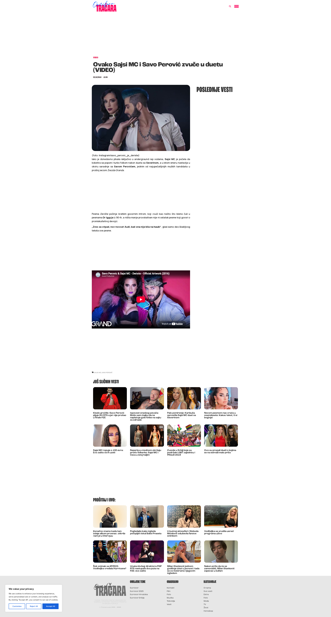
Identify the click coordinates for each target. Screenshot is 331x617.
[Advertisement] (165, 35)
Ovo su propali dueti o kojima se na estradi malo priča (220, 451)
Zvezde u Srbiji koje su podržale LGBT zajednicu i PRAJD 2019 (181, 452)
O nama (207, 588)
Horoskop (208, 611)
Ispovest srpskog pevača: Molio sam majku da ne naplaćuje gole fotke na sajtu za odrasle (145, 416)
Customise (16, 606)
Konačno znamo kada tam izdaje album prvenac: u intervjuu (109, 533)
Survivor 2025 (137, 591)
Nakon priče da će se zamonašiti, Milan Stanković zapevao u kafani (219, 568)
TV (205, 605)
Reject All (34, 606)
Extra (206, 595)
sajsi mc (97, 372)
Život (206, 608)
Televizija (171, 601)
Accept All (50, 606)
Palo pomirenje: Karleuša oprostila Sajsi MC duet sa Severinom (181, 415)
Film (168, 591)
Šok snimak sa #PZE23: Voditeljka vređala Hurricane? (109, 567)
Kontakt (170, 588)
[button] (230, 6)
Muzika (170, 598)
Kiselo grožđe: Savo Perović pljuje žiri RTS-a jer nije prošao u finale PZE (109, 415)
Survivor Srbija (137, 598)
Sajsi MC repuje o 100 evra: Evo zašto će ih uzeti (108, 451)
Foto (169, 595)
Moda (206, 601)
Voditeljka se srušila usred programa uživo (219, 532)
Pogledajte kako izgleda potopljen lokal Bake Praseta (145, 532)
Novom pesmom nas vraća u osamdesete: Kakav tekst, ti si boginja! (220, 415)
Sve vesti (208, 591)
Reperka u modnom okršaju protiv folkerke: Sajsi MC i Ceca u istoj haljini (145, 452)
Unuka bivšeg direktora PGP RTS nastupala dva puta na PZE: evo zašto (146, 568)
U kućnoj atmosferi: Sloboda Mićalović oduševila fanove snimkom (182, 533)
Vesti (169, 605)
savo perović (107, 372)
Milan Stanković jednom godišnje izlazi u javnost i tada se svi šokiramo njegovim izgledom (183, 570)
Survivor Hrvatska (139, 595)
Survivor (134, 588)
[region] (33, 598)
